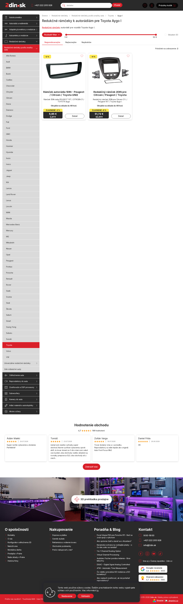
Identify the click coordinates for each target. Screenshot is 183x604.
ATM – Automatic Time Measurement (112, 568)
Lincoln (9, 206)
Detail (74, 116)
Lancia (8, 188)
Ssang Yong (11, 327)
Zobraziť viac (91, 466)
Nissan (9, 249)
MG (7, 236)
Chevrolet (10, 86)
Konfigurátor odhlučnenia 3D (19, 542)
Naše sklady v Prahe (16, 557)
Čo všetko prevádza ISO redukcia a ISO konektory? (113, 573)
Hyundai (9, 152)
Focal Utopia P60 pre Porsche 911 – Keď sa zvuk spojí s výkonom (114, 536)
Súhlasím (85, 596)
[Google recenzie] (153, 569)
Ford (8, 128)
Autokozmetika (15, 17)
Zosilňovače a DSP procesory (21, 387)
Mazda (9, 218)
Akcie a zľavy (15, 411)
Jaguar (9, 170)
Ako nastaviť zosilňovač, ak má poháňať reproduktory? (113, 579)
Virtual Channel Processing (108, 555)
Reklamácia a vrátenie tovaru (64, 542)
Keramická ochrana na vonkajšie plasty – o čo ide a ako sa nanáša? (114, 546)
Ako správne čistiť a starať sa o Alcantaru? (114, 541)
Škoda (9, 309)
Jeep (8, 176)
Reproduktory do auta (18, 381)
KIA (7, 182)
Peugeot (9, 261)
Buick (8, 74)
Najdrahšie (86, 42)
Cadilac (9, 80)
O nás (10, 539)
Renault (9, 279)
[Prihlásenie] (151, 5)
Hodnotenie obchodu (91, 425)
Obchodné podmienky (61, 546)
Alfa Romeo (11, 56)
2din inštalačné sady (12, 369)
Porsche (9, 273)
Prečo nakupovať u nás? (62, 550)
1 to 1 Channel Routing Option (109, 551)
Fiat (7, 122)
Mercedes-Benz (13, 224)
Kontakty (11, 535)
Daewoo (9, 110)
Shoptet (160, 600)
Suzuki (9, 339)
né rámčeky (54, 27)
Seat (8, 303)
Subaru (9, 333)
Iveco (8, 164)
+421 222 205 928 (43, 5)
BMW (8, 68)
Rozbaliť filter (50, 34)
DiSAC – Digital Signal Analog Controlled (113, 564)
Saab (8, 291)
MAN (8, 212)
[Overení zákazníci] (153, 578)
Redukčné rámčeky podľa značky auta (18, 48)
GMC (8, 134)
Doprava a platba (59, 535)
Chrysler (9, 92)
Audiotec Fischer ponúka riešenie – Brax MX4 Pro (113, 559)
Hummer (9, 146)
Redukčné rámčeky (17, 41)
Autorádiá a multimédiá (18, 23)
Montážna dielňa (14, 550)
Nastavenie (67, 596)
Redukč (45, 27)
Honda (9, 140)
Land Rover (11, 194)
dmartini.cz (173, 601)
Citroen (9, 98)
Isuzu (8, 158)
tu (97, 590)
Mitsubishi (10, 243)
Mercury (9, 230)
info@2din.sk (150, 545)
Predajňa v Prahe (15, 554)
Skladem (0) (173, 35)
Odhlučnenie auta (16, 375)
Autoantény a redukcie (18, 35)
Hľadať (117, 5)
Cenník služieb (58, 539)
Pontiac (9, 267)
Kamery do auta (15, 399)
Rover (8, 285)
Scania (9, 297)
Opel (8, 255)
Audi (8, 62)
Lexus (8, 200)
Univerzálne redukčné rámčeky (17, 363)
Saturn (8, 315)
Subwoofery (14, 393)
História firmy (13, 561)
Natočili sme (13, 546)
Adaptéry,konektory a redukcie (22, 29)
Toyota (9, 345)
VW (7, 357)
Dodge (9, 116)
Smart (8, 321)
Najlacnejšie (70, 42)
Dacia (8, 104)
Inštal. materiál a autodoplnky (21, 405)
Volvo (8, 351)
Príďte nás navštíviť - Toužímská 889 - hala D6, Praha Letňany (30, 599)
